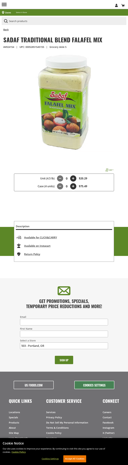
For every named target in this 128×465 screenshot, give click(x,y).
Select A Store (21, 12)
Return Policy (32, 254)
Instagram (108, 427)
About (12, 427)
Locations (14, 412)
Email (23, 316)
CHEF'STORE (64, 4)
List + (111, 170)
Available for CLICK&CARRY (40, 237)
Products (14, 422)
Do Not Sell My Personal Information (67, 422)
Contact (107, 417)
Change (8, 12)
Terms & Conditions (57, 427)
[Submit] (6, 21)
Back (6, 29)
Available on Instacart (37, 245)
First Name (26, 328)
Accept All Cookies (74, 458)
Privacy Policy (54, 417)
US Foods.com (34, 384)
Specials (13, 417)
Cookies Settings (94, 384)
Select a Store (28, 340)
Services (51, 412)
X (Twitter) (108, 432)
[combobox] (64, 21)
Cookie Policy (54, 432)
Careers (107, 412)
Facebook (108, 422)
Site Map (14, 432)
